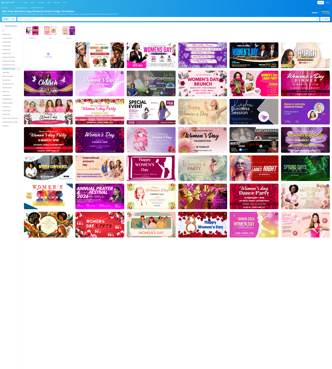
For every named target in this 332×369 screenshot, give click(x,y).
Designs (6, 19)
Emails (13, 19)
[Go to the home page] (7, 2)
